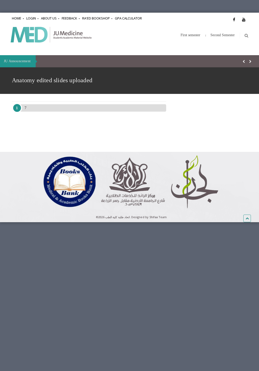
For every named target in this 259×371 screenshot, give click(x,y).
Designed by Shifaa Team (149, 217)
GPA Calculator (128, 18)
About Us (49, 18)
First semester (190, 35)
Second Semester (222, 35)
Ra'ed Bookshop (96, 18)
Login (31, 18)
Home (16, 18)
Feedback (69, 18)
